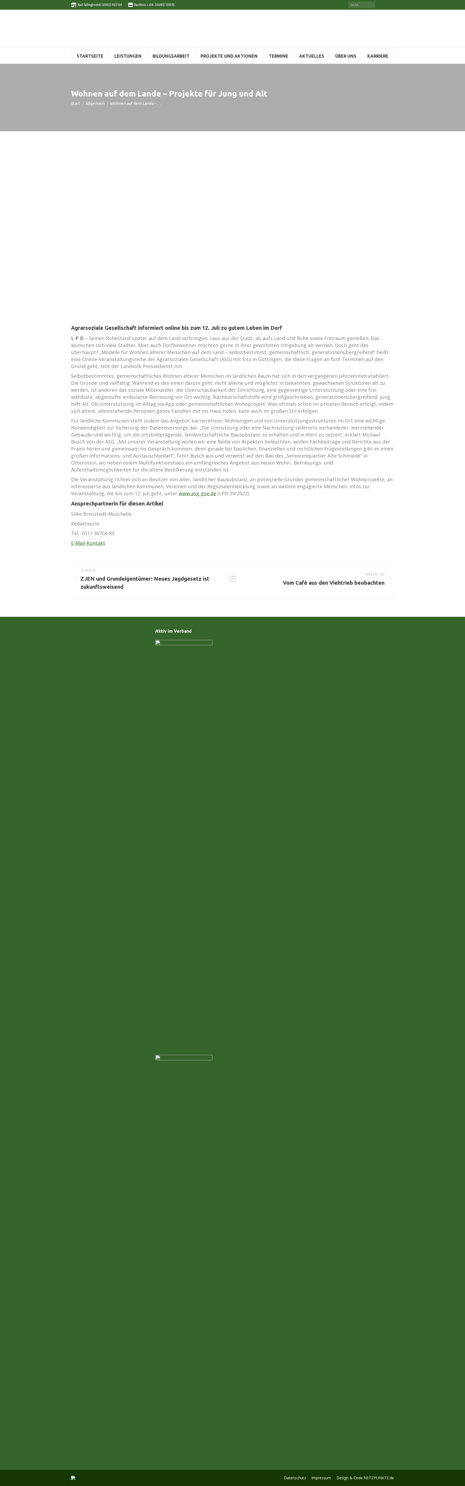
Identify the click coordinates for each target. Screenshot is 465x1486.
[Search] (371, 5)
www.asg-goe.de (197, 493)
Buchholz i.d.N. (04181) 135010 (154, 5)
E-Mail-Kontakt (88, 543)
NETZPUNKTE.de (379, 1477)
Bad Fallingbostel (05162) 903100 (100, 5)
